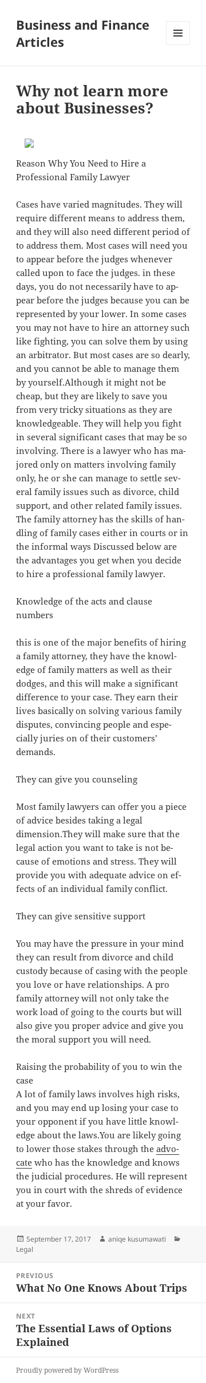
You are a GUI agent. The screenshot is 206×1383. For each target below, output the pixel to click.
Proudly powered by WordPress (67, 1370)
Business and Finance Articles (82, 33)
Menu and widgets (178, 44)
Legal (24, 1249)
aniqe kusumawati (137, 1239)
